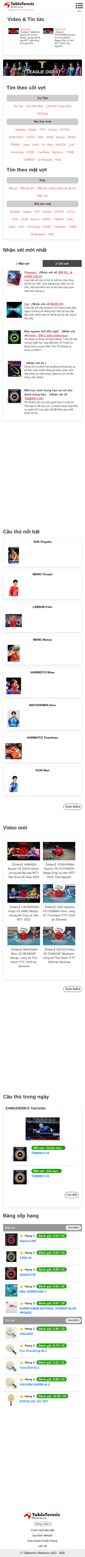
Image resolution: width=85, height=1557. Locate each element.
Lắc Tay (18, 106)
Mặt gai (13, 188)
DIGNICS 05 (28, 1274)
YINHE (70, 152)
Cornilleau (43, 152)
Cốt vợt (63, 263)
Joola (26, 144)
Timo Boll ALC (30, 1367)
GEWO (30, 152)
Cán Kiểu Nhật (34, 106)
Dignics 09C (28, 1241)
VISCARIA (26, 1334)
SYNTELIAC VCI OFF (34, 1401)
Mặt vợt (24, 263)
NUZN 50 (56, 304)
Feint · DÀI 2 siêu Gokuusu (47, 335)
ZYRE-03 (26, 1257)
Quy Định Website (42, 1535)
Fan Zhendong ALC (33, 1350)
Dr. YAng (47, 144)
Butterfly (20, 129)
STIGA (31, 137)
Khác (58, 159)
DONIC (72, 137)
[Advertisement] (42, 473)
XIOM (49, 137)
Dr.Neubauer (45, 159)
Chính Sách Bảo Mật (42, 1530)
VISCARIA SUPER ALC (35, 1384)
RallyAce (57, 152)
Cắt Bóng (42, 113)
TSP (42, 129)
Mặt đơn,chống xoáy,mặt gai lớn (56, 188)
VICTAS (65, 129)
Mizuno (60, 137)
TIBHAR (15, 144)
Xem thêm (72, 806)
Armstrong (17, 152)
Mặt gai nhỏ (27, 188)
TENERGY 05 (33, 398)
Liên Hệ (42, 1546)
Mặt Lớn (43, 195)
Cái (27, 304)
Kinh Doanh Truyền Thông (42, 1540)
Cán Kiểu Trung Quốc (59, 106)
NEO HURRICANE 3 (33, 1291)
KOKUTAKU (16, 137)
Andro (35, 144)
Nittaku (32, 129)
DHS (40, 137)
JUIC (72, 144)
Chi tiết (71, 1195)
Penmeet (30, 272)
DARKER (29, 159)
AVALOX (60, 144)
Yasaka (52, 129)
